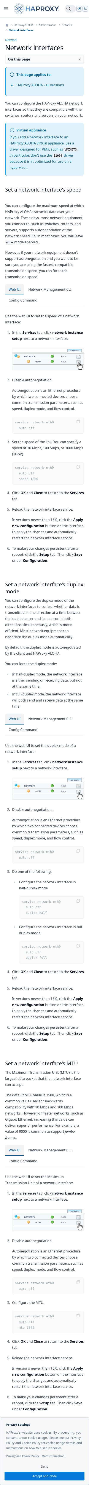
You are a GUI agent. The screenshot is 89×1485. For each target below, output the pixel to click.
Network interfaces (21, 30)
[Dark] (79, 8)
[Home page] (37, 8)
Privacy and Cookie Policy (22, 1456)
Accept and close (44, 1476)
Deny (44, 1466)
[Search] (70, 9)
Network (67, 25)
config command (23, 300)
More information (53, 1456)
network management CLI (49, 289)
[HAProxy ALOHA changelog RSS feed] (85, 8)
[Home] (7, 25)
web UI (15, 289)
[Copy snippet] (78, 421)
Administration (47, 25)
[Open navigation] (6, 8)
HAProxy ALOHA (23, 25)
